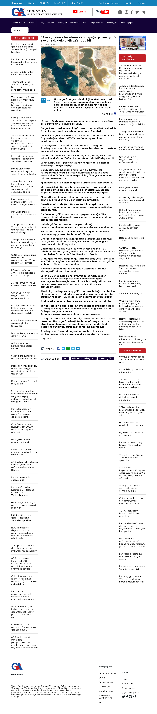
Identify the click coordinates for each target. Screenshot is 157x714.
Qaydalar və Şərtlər (130, 693)
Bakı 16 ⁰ (59, 3)
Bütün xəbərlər (19, 23)
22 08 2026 (44, 3)
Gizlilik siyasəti (128, 688)
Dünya (31, 23)
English (141, 3)
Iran (65, 358)
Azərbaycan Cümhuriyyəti (68, 23)
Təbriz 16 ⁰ (76, 3)
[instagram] (126, 12)
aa (48, 100)
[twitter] (137, 12)
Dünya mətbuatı (96, 23)
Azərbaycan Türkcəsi (109, 3)
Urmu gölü (105, 358)
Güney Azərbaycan (46, 23)
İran (84, 23)
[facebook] (131, 12)
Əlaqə (31, 3)
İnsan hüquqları (127, 23)
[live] (79, 12)
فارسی (128, 3)
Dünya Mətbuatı (106, 682)
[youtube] (102, 12)
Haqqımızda (18, 3)
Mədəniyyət (112, 23)
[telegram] (143, 12)
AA (43, 100)
